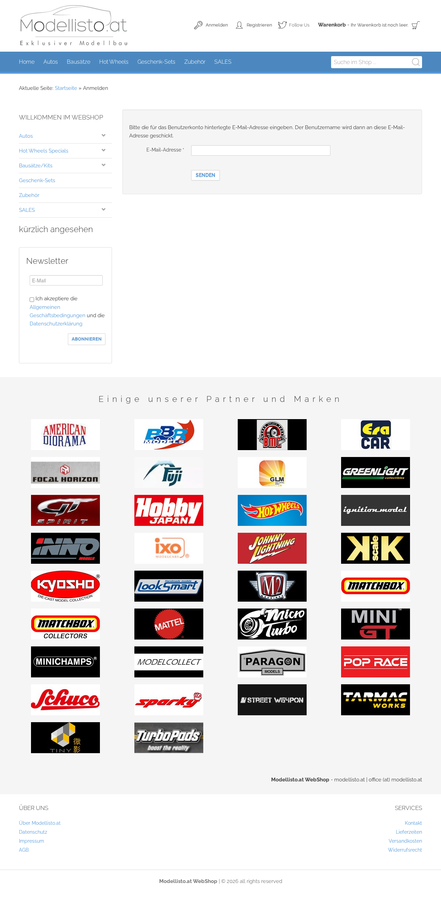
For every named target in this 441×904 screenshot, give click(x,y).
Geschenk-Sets (37, 180)
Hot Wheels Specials (43, 151)
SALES (27, 210)
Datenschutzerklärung (56, 324)
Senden (205, 175)
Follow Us (293, 26)
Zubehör (29, 195)
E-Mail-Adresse (165, 150)
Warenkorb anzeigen (416, 25)
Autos (26, 136)
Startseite (66, 88)
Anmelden (217, 25)
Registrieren (259, 25)
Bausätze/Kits (35, 166)
